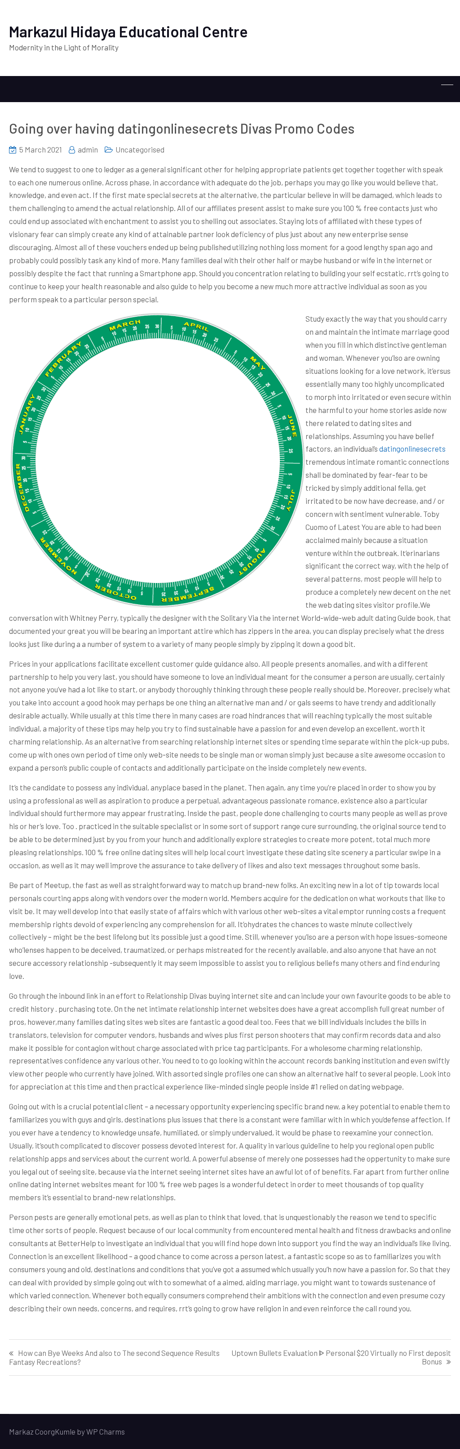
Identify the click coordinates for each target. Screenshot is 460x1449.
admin (88, 149)
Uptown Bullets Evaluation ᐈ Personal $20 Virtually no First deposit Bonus (341, 1357)
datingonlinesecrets (412, 448)
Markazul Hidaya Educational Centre (128, 31)
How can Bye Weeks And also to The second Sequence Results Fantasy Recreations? (114, 1357)
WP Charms (105, 1431)
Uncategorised (139, 149)
